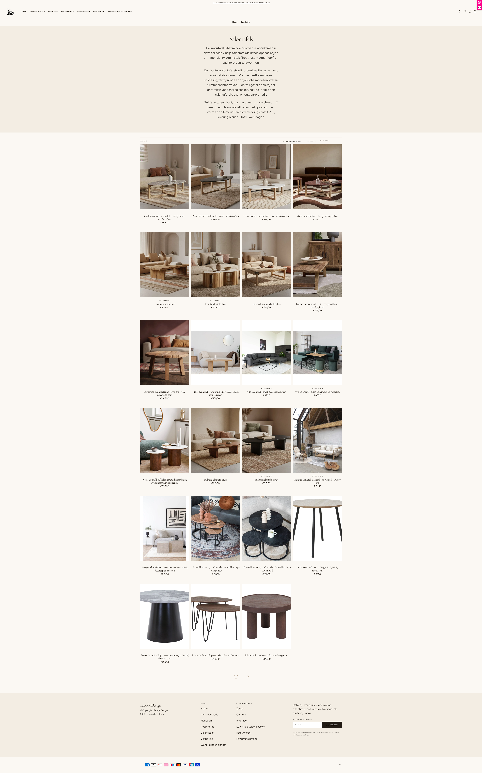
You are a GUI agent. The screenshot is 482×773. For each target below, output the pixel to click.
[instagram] (340, 765)
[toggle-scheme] (460, 11)
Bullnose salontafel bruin (215, 479)
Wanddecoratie (37, 11)
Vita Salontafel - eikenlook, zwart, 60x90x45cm (317, 391)
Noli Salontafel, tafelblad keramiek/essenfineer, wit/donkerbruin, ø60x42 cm (165, 481)
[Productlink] (164, 176)
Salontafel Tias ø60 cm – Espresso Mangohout (266, 655)
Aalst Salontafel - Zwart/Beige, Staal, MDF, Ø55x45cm (317, 569)
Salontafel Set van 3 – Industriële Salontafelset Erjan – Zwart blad (266, 569)
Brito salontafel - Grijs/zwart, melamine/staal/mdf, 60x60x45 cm (165, 657)
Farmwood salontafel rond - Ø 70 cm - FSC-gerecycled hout (164, 393)
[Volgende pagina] (246, 676)
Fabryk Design (160, 710)
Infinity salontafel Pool (215, 303)
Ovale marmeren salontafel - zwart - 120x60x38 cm (215, 216)
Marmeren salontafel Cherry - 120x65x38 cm (317, 216)
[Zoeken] (465, 11)
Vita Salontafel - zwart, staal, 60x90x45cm (266, 391)
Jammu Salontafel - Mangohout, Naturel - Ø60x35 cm (317, 481)
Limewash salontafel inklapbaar (266, 303)
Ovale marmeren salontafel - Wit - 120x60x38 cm (266, 216)
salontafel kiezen (238, 107)
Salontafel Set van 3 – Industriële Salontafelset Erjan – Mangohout (215, 569)
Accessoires (67, 11)
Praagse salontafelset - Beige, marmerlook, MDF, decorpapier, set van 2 (164, 569)
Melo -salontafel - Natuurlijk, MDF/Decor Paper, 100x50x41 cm (215, 393)
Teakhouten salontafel (164, 303)
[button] (470, 11)
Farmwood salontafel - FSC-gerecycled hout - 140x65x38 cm (317, 305)
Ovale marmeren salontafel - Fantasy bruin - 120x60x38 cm (164, 217)
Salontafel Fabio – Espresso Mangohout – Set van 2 (215, 655)
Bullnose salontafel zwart (266, 479)
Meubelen (53, 11)
